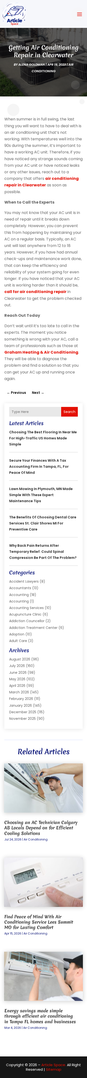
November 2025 (22, 718)
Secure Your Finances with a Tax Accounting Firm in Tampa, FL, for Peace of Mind (39, 466)
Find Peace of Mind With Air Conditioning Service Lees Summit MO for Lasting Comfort (38, 922)
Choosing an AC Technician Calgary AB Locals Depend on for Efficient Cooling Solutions (41, 827)
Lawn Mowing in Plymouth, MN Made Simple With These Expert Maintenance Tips (41, 494)
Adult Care (18, 640)
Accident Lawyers (24, 581)
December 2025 (22, 712)
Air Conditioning (36, 839)
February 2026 (21, 698)
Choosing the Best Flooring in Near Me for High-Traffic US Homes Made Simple (43, 438)
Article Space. (53, 1064)
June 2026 (18, 672)
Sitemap (53, 1069)
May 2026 (17, 679)
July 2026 (17, 665)
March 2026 (19, 692)
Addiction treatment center (33, 627)
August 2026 (19, 659)
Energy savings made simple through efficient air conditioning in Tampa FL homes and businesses (40, 1016)
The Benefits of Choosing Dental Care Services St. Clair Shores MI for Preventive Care (42, 523)
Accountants (20, 588)
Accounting (19, 594)
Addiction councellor (26, 620)
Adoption (16, 634)
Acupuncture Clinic (25, 614)
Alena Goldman (31, 64)
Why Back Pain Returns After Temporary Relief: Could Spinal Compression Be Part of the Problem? (43, 551)
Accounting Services (26, 607)
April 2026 (17, 685)
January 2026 (20, 705)
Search (69, 411)
